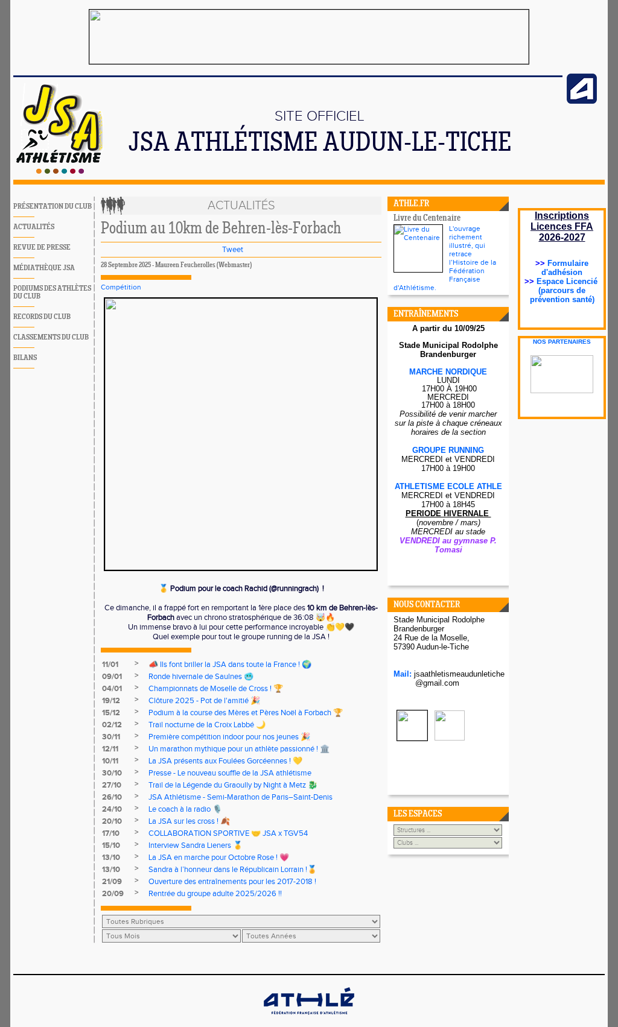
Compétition (121, 287)
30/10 (112, 773)
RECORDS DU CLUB (42, 317)
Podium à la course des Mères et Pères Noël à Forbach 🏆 (245, 713)
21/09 (112, 881)
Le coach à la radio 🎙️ (185, 809)
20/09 (113, 894)
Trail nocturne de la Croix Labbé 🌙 (207, 725)
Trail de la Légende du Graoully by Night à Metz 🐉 (232, 785)
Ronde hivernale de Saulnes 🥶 (200, 676)
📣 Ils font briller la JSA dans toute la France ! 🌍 (229, 664)
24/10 (112, 809)
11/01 (110, 664)
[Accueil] (60, 171)
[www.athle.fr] (582, 101)
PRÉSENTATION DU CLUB (52, 206)
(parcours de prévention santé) (562, 295)
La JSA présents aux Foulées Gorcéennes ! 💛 (225, 761)
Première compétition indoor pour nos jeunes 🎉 (229, 737)
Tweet (232, 249)
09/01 (112, 676)
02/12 (112, 725)
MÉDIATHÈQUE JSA (44, 268)
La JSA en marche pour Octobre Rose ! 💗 (218, 857)
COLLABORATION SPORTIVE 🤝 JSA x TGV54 (228, 833)
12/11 (110, 749)
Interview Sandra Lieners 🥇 (195, 845)
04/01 (112, 689)
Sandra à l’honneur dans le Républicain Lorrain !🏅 (232, 869)
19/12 (111, 701)
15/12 (111, 713)
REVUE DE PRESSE (42, 247)
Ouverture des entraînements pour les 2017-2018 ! (232, 881)
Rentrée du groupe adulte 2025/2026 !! (215, 894)
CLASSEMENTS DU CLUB (51, 337)
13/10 (111, 857)
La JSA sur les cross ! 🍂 (189, 821)
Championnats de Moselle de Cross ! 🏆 (215, 689)
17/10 (110, 833)
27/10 (111, 785)
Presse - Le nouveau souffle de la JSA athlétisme (229, 773)
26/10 (112, 797)
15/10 (111, 845)
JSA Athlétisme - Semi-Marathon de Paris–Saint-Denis (240, 797)
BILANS (25, 358)
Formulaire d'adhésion (564, 268)
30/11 (111, 737)
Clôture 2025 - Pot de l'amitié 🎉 (204, 701)
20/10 (112, 821)
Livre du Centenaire (426, 218)
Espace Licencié (568, 281)
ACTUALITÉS (33, 227)
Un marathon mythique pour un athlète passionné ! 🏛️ (239, 749)
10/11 (110, 761)
